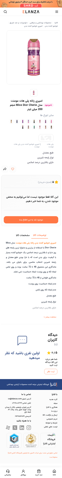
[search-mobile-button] (5, 11)
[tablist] (31, 235)
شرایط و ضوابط (51, 423)
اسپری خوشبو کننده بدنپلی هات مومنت (26, 145)
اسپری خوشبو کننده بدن (33, 26)
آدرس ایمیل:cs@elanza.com (19, 399)
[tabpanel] (31, 279)
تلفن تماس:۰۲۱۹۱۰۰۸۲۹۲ (21, 403)
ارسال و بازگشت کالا (50, 415)
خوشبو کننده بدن (51, 26)
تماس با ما (26, 394)
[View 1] (33, 92)
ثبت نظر (50, 371)
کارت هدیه (53, 399)
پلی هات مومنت (50, 145)
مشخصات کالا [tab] (22, 235)
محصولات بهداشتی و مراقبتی (40, 23)
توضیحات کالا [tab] (39, 235)
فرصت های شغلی (50, 427)
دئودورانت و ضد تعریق (18, 23)
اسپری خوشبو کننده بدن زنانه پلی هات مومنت (36, 243)
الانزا (56, 23)
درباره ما (54, 411)
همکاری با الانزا (51, 407)
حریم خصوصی (51, 419)
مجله (55, 403)
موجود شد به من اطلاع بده (31, 219)
